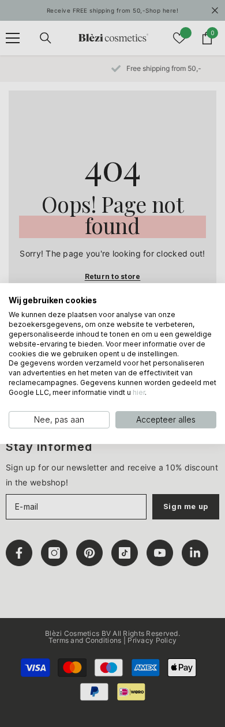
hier (139, 392)
